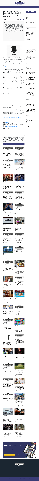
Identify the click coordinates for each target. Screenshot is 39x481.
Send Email (7, 122)
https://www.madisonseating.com (11, 126)
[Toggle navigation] (3, 7)
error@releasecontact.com (7, 136)
